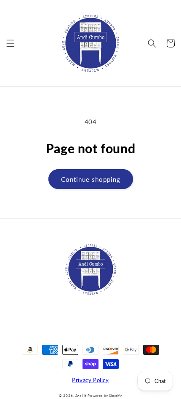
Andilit (81, 396)
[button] (10, 43)
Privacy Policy (90, 380)
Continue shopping (90, 179)
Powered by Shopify (105, 396)
